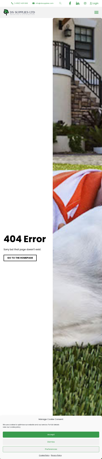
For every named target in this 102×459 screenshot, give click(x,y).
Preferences (51, 449)
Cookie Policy (44, 455)
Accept (51, 434)
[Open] (96, 12)
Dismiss (51, 441)
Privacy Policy (56, 455)
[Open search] (60, 3)
